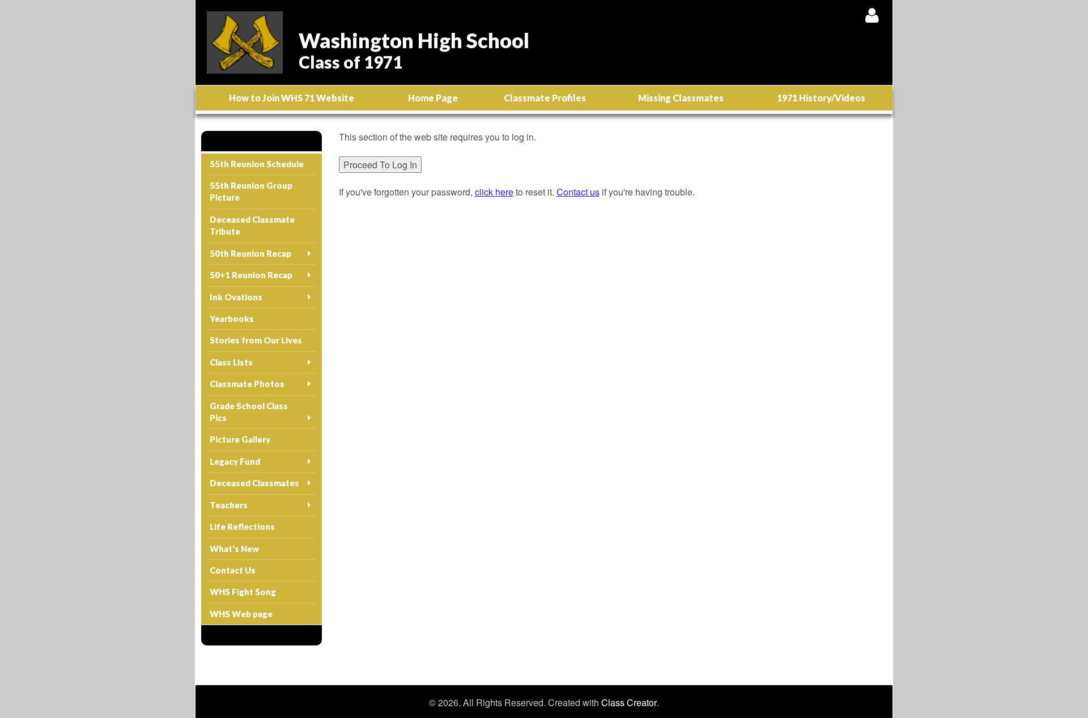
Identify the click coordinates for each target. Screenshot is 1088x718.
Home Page (433, 97)
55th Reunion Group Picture (251, 191)
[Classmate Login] (872, 15)
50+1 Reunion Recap (251, 275)
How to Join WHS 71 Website (291, 97)
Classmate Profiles (545, 97)
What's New (234, 548)
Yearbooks (232, 318)
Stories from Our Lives (256, 340)
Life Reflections (242, 526)
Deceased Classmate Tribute (252, 225)
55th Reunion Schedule (257, 164)
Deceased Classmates (254, 483)
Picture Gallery (240, 439)
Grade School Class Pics (249, 412)
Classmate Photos (247, 384)
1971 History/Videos (821, 97)
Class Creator (629, 702)
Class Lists (231, 362)
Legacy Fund (235, 461)
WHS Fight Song (243, 592)
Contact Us (233, 570)
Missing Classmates (681, 97)
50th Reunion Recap (250, 253)
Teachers (229, 505)
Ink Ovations (236, 297)
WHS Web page (241, 614)
